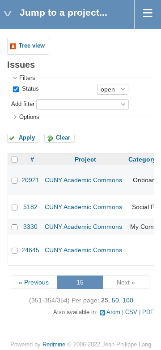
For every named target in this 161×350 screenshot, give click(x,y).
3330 (30, 226)
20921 (30, 180)
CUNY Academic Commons (83, 180)
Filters (27, 78)
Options (29, 117)
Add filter (22, 104)
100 (128, 300)
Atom (113, 312)
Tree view (32, 46)
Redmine (53, 344)
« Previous (34, 282)
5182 (30, 206)
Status (29, 89)
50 (115, 300)
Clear (63, 138)
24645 (30, 250)
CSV (131, 312)
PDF (148, 312)
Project (85, 159)
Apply (27, 138)
